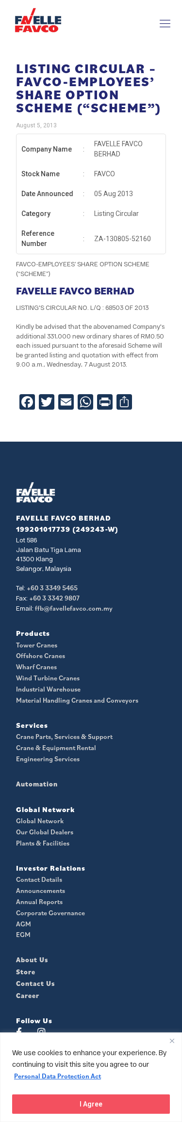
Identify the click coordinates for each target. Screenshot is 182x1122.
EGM (23, 934)
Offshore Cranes (40, 655)
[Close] (172, 1040)
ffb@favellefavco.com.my (74, 608)
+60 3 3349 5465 (52, 588)
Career (27, 995)
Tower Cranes (36, 645)
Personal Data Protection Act (57, 1076)
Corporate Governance (50, 912)
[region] (91, 1077)
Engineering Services (48, 758)
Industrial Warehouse (48, 689)
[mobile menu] (165, 23)
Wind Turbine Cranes (48, 678)
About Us (32, 959)
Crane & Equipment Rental (56, 747)
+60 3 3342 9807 (54, 598)
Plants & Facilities (42, 843)
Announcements (40, 890)
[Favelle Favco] (38, 20)
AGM (23, 924)
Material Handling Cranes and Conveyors (77, 700)
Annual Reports (39, 901)
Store (25, 972)
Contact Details (39, 879)
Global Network (40, 820)
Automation (37, 784)
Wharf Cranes (36, 666)
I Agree (91, 1104)
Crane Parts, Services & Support (64, 736)
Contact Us (35, 983)
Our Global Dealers (44, 832)
